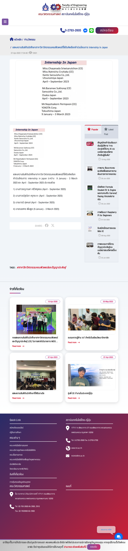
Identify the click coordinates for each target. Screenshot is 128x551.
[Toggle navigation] (5, 22)
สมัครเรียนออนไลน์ (16, 427)
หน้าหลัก (18, 40)
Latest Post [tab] (108, 132)
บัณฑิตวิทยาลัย (15, 464)
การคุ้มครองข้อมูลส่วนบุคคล (20, 482)
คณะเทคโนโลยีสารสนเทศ (19, 445)
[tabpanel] (101, 200)
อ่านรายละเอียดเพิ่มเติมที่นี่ (75, 547)
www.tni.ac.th (76, 448)
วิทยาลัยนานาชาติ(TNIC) (19, 469)
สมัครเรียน (107, 30)
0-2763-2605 (73, 30)
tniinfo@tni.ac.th (77, 456)
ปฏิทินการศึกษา (15, 432)
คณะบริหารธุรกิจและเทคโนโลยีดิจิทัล (23, 450)
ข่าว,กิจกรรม (29, 40)
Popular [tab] (94, 129)
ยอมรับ (93, 547)
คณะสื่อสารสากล (16, 455)
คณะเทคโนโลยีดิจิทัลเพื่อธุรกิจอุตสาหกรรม (25, 459)
